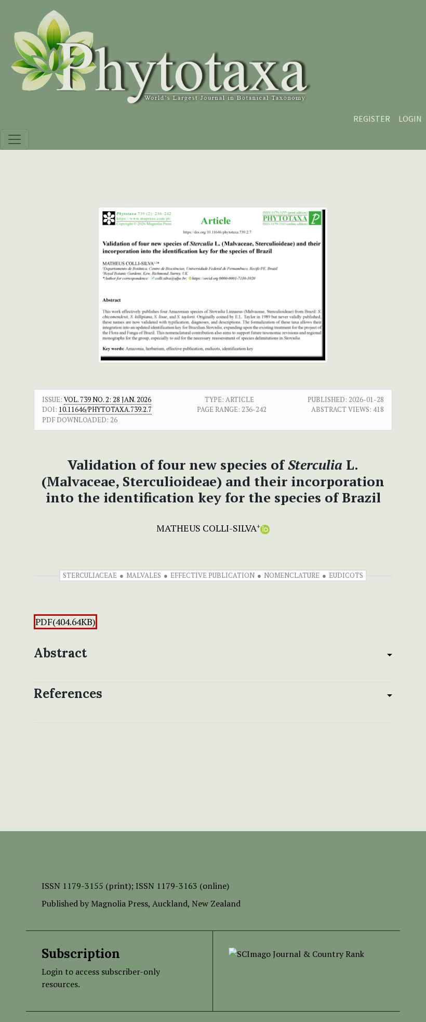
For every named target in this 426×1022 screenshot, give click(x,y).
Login (410, 118)
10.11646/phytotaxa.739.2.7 (105, 409)
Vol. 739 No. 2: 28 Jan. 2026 (107, 399)
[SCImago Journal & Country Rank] (296, 953)
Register (371, 118)
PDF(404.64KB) (65, 622)
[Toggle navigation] (14, 139)
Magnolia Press (119, 903)
